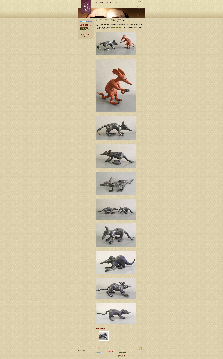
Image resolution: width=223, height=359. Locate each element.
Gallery (99, 19)
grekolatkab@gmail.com (110, 349)
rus (135, 1)
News (137, 13)
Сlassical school (139, 11)
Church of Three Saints (141, 8)
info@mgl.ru (98, 350)
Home (96, 19)
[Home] (86, 7)
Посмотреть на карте (81, 350)
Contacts (138, 17)
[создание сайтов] (141, 348)
